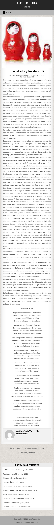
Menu (8, 13)
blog (24, 77)
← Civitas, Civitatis (27, 453)
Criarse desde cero (10, 507)
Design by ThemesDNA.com (27, 522)
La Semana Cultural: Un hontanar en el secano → (27, 449)
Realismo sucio (9, 474)
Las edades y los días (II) (27, 71)
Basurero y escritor (11, 503)
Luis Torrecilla (27, 3)
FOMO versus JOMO (11, 470)
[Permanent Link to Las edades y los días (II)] (27, 43)
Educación (30, 77)
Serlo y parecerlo (10, 494)
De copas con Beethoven (13, 498)
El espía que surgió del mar (14, 490)
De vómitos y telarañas (12, 486)
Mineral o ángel (9, 478)
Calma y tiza (8, 482)
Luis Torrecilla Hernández (20, 75)
